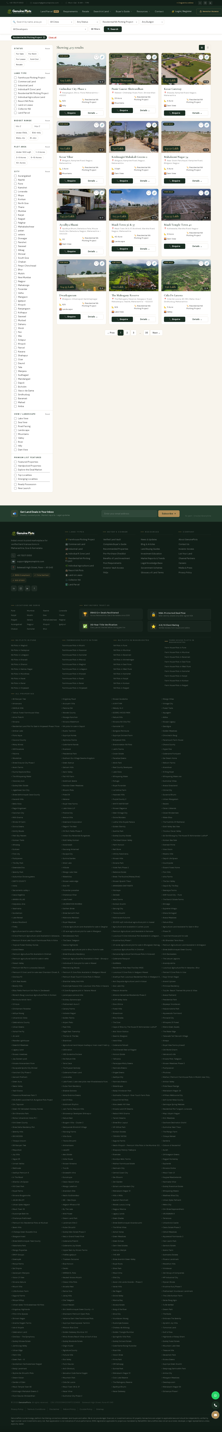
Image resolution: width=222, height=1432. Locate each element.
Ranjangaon (24, 308)
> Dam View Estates (119, 1245)
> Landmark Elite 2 (69, 1223)
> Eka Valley (66, 1359)
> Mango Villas (167, 699)
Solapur (22, 340)
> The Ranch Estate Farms (172, 899)
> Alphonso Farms (69, 740)
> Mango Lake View (69, 872)
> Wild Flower (66, 1214)
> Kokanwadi (66, 845)
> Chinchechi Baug (169, 735)
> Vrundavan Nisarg (119, 1318)
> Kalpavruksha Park (170, 1009)
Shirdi (21, 328)
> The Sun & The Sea (69, 1036)
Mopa (21, 195)
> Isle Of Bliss (66, 1100)
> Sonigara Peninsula (120, 731)
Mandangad (24, 379)
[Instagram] (205, 3)
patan (21, 230)
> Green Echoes (117, 1241)
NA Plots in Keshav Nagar (22, 669)
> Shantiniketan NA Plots (121, 744)
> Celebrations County (20, 1022)
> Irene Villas (116, 1040)
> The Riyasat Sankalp (70, 1068)
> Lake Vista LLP (68, 808)
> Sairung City (117, 908)
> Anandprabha (168, 963)
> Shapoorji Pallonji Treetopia (123, 1150)
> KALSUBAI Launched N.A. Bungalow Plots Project (32, 1100)
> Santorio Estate (168, 1245)
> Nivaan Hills (117, 858)
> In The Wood (17, 1177)
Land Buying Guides (157, 549)
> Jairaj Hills (66, 1296)
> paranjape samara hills (72, 995)
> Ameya (165, 1040)
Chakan (22, 261)
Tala (20, 367)
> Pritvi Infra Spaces (19, 1314)
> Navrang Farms (68, 1132)
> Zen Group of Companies (172, 1273)
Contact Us (195, 544)
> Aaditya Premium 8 (20, 1173)
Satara (30, 620)
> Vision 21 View (17, 1277)
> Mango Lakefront (69, 1186)
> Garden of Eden (18, 1382)
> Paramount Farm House (172, 740)
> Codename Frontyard (171, 754)
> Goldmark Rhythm (69, 1104)
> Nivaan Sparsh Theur (121, 881)
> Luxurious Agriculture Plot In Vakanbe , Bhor (180, 968)
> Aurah (164, 1150)
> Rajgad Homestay (169, 1159)
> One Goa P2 (16, 977)
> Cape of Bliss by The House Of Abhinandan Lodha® (134, 1027)
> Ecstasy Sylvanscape (71, 999)
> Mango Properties (19, 1250)
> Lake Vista (116, 772)
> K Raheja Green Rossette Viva (24, 1232)
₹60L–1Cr (20, 138)
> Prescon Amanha (119, 990)
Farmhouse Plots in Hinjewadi (74, 688)
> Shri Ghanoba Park (20, 1113)
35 (146, 332)
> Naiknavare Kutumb (120, 917)
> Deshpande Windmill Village (74, 1127)
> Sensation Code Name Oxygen (74, 1373)
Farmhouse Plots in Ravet (73, 678)
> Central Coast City (119, 1173)
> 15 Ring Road (167, 772)
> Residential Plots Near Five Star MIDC (127, 968)
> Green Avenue (67, 763)
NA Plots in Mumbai (122, 650)
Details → (93, 113)
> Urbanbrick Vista (19, 1018)
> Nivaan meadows (19, 1054)
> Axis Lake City (117, 986)
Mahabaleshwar (26, 226)
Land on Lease (25, 105)
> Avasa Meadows (168, 917)
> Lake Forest (66, 899)
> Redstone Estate (118, 872)
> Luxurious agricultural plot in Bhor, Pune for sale (82, 949)
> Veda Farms (117, 899)
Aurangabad (24, 176)
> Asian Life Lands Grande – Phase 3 (126, 1282)
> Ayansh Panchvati (119, 1200)
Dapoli (21, 382)
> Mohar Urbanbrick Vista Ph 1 (24, 1118)
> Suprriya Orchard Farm (122, 735)
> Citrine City (166, 790)
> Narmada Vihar (168, 1182)
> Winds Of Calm (18, 822)
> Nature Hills (117, 717)
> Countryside (167, 863)
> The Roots (166, 1314)
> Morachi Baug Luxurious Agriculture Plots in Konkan (33, 995)
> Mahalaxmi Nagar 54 (171, 1387)
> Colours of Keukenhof (171, 1145)
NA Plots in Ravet (18, 678)
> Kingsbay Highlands (20, 1309)
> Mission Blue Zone (69, 1327)
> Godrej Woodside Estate (71, 1341)
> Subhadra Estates (169, 1255)
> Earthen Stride (67, 908)
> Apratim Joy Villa (169, 1323)
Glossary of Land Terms (157, 572)
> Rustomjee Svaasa (119, 1323)
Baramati (22, 398)
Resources (142, 11)
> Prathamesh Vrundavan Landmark (177, 1291)
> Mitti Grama (17, 817)
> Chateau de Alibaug (120, 1327)
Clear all (52, 37)
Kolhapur (22, 312)
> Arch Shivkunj (67, 1368)
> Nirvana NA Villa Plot (120, 722)
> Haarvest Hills (118, 795)
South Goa (23, 258)
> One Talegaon (67, 1300)
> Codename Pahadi (119, 1045)
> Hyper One (166, 749)
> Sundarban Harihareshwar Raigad (26, 1364)
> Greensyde (16, 1259)
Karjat (21, 215)
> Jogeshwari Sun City (20, 790)
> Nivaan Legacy (168, 722)
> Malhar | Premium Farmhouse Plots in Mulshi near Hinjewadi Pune (186, 1077)
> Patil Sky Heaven (18, 836)
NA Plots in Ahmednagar (123, 659)
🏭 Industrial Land (81, 549)
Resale (85, 11)
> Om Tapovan (17, 1104)
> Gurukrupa (66, 1177)
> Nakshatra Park (18, 1245)
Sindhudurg (24, 394)
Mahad (21, 402)
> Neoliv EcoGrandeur (70, 1195)
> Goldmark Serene (69, 781)
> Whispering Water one (171, 776)
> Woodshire (16, 758)
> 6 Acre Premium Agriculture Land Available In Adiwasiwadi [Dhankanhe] (35, 936)
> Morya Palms (17, 1264)
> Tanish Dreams (118, 1118)
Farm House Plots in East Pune (177, 662)
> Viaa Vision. (167, 849)
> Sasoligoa (166, 726)
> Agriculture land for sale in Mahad (26, 931)
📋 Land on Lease (81, 575)
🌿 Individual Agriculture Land (81, 565)
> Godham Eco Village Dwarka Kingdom (78, 758)
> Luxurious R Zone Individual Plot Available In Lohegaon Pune (136, 936)
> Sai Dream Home (169, 758)
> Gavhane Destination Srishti (173, 1122)
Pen (20, 332)
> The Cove (115, 1022)
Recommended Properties (119, 549)
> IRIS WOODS (17, 1136)
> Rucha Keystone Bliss (21, 772)
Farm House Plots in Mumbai (177, 652)
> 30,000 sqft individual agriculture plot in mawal (132, 922)
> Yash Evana (17, 1091)
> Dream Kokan (17, 1378)
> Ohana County (168, 744)
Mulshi (21, 273)
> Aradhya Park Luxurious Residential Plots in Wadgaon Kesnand (136, 977)
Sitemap (100, 1409)
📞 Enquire (70, 113)
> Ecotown (15, 849)
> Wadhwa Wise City (170, 1195)
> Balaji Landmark (19, 1368)
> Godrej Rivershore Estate (172, 1186)
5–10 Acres (36, 157)
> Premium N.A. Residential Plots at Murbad (29, 1223)
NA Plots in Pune (120, 645)
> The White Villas (118, 1227)
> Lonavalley (66, 1077)
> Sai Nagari (116, 1291)
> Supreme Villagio (169, 908)
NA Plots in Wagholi (19, 645)
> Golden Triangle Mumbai (122, 1332)
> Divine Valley (117, 1296)
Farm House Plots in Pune (175, 647)
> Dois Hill (65, 886)
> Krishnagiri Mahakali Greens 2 (24, 1391)
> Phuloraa (165, 1072)
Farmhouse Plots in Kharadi (74, 674)
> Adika (164, 717)
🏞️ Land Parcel (81, 584)
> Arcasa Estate (117, 1305)
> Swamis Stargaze (119, 1036)
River (20, 442)
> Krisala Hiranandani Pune (22, 1063)
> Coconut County (18, 740)
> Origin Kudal (67, 1346)
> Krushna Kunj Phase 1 (121, 940)
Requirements (70, 11)
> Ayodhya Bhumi (118, 1387)
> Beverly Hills (17, 986)
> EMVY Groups (17, 1255)
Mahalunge (23, 285)
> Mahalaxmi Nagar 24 (171, 1091)
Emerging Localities (28, 479)
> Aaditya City (117, 1077)
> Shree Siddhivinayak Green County (176, 949)
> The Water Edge (168, 1031)
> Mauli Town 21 (168, 1173)
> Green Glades (117, 1218)
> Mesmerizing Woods (70, 968)
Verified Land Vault (119, 539)
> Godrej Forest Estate (170, 1341)
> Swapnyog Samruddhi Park (173, 1368)
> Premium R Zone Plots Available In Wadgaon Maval (83, 972)
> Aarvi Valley (66, 772)
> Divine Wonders (118, 817)
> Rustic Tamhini (68, 731)
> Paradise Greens (118, 758)
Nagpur (22, 281)
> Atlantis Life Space (19, 1182)
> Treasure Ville (167, 1350)
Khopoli (22, 304)
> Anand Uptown (168, 981)
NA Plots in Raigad (121, 688)
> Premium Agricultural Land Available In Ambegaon (183, 945)
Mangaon (23, 297)
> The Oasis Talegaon (70, 940)
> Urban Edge (16, 1350)
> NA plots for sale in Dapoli (73, 726)
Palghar (22, 222)
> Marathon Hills (168, 1264)
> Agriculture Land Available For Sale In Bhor (180, 927)
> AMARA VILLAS (18, 899)
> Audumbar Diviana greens (23, 876)
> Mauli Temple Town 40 (21, 1387)
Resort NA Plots (25, 101)
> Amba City (166, 1373)
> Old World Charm (169, 1050)
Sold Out (34, 59)
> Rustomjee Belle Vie (19, 1214)
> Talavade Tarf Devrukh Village (174, 1036)
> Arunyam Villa (68, 703)
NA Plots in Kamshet (122, 674)
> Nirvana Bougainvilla (20, 1195)
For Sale (20, 54)
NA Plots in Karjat (120, 678)
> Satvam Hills (67, 767)
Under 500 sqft (23, 152)
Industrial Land (25, 85)
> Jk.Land (15, 1036)
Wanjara (22, 371)
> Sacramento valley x (20, 890)
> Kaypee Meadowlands (171, 1177)
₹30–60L (36, 132)
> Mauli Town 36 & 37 (70, 1387)
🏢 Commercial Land (81, 544)
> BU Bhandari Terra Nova (172, 940)
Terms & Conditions (36, 1409)
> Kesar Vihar (66, 1391)
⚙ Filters (95, 29)
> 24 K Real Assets (18, 981)
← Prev (111, 332)
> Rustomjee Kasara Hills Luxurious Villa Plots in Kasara (85, 986)
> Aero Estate (66, 1154)
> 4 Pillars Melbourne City (172, 1095)
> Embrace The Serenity (171, 1318)
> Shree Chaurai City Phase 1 (23, 763)
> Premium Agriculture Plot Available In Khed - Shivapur (84, 958)
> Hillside (65, 867)
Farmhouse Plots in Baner (73, 683)
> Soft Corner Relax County (172, 1100)
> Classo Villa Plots (69, 1282)
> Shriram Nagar (18, 1318)
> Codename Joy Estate (71, 1245)
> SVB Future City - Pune (171, 895)
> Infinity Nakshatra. (120, 854)
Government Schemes (157, 568)
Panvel (21, 347)
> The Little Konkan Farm (172, 1296)
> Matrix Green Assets (170, 1027)
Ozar (20, 359)
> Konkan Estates (118, 1132)
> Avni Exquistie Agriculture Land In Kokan (129, 981)
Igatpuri (22, 300)
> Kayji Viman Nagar (170, 977)
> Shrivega (165, 904)
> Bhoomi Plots (67, 790)
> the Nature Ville (68, 1059)
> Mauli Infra (116, 1273)
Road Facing (24, 426)
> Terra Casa (66, 1063)
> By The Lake (67, 1209)
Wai (20, 336)
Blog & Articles (157, 544)
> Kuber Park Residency (71, 1086)
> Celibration (66, 1050)
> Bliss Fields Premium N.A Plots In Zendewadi (30, 990)
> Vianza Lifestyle (118, 1250)
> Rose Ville (116, 1350)
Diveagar (22, 238)
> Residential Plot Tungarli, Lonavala (176, 1109)
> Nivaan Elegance (119, 808)
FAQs (119, 572)
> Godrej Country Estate (121, 836)
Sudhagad (23, 375)
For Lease (21, 59)
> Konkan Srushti (118, 904)
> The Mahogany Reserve (121, 1382)
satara (21, 234)
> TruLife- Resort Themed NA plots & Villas (179, 990)
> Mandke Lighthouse (20, 1040)
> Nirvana (15, 722)
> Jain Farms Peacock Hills (72, 1109)
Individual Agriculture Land (31, 97)
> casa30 (65, 1150)
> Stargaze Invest (18, 1236)
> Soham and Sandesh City (122, 1186)
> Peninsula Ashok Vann (21, 999)
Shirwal (21, 254)
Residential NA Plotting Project (33, 93)
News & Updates (157, 539)
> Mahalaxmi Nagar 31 (121, 1191)
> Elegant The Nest (69, 826)
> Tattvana (116, 1059)
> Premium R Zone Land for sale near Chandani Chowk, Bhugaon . (35, 972)
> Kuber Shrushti (68, 1227)
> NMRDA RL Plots (68, 1273)
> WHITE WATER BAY (120, 804)
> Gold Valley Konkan (70, 840)
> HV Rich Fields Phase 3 (71, 831)
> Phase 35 (166, 931)
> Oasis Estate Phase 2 (171, 1227)
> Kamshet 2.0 (117, 726)
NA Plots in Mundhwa (20, 674)
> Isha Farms (167, 876)
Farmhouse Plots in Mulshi (73, 645)
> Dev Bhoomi (117, 1177)
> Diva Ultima (117, 1004)
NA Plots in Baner (18, 683)
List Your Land (195, 553)
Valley (21, 438)
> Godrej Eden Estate (19, 785)
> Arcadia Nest (67, 1286)
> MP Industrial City (169, 1277)
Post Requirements (119, 563)
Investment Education (157, 553)
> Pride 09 (65, 795)
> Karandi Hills (17, 799)
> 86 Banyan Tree (18, 1145)
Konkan (22, 199)
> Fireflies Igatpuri (68, 1255)
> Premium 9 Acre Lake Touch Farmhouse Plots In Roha (34, 940)
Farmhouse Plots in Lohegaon (74, 669)
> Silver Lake (66, 863)
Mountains (23, 434)
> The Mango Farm (169, 1132)
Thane (21, 207)
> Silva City (116, 1314)
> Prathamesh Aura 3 (70, 1004)
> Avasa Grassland (169, 785)
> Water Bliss (166, 817)
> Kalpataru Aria (18, 904)
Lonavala (22, 191)
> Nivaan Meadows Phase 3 (173, 1063)
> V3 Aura (15, 1004)
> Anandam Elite (68, 1191)
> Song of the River (119, 1309)
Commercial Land (27, 81)
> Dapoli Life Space (169, 858)
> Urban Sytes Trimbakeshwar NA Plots (27, 1305)
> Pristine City (67, 813)
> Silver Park (116, 1268)
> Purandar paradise (70, 890)
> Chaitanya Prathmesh (21, 1218)
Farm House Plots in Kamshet (177, 671)
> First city (15, 854)
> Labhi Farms (117, 749)
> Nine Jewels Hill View (120, 1104)
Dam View (23, 449)
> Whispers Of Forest (170, 1022)
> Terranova (166, 1218)
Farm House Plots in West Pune (178, 666)
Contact (159, 11)
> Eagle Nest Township (70, 1031)
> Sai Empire (16, 1268)
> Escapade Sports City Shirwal (24, 1068)
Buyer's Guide (123, 11)
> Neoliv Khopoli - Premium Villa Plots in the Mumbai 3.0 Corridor (136, 1145)
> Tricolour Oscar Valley (171, 831)
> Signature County (69, 1350)
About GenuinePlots (195, 539)
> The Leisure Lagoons (170, 958)
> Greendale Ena (18, 867)
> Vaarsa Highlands (69, 945)
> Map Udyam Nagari (170, 1113)
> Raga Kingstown (18, 808)
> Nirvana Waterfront (70, 722)
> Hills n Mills (117, 1195)
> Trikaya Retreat (168, 1136)
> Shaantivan (117, 1013)
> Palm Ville (16, 1355)
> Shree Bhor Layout (119, 1122)
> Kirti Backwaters (168, 954)
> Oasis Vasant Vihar (70, 1182)
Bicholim (22, 386)
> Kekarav (65, 799)
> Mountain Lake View (170, 1346)
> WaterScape (117, 1086)
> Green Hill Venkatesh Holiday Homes (27, 1109)
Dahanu (22, 324)
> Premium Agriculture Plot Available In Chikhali (31, 954)
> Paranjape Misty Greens (122, 1063)
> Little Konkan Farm (20, 1291)
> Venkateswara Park (70, 936)
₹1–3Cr (33, 138)
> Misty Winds (17, 744)
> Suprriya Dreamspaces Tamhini (75, 1323)
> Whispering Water (119, 776)
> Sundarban (16, 913)
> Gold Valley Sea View (170, 826)
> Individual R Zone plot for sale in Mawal (78, 963)
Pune (20, 183)
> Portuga (115, 781)
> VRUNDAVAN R (168, 1214)
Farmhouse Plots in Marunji (74, 659)
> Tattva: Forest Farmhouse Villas (25, 713)
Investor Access (211, 11)
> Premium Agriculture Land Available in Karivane (132, 931)
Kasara (21, 351)
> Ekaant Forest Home (170, 867)
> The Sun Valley (168, 881)
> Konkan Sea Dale (169, 840)
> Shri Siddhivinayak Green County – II (77, 1309)
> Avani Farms (17, 767)
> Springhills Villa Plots (121, 1337)
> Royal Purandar (118, 785)
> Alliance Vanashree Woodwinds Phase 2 (128, 995)
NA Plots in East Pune (122, 664)
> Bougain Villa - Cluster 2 (72, 1122)
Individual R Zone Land (29, 89)
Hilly (20, 445)
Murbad (22, 320)
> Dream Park (167, 1309)
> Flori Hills (166, 872)
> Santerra (165, 1141)
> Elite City (115, 1277)
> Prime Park (116, 1359)
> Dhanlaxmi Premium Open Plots (75, 1314)
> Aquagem (166, 713)
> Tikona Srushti (118, 913)
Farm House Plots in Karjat (176, 676)
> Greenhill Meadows (19, 1045)
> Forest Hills (116, 1009)
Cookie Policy (86, 1409)
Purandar (22, 289)
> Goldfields (116, 963)
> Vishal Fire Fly (17, 1031)
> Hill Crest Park (17, 1186)
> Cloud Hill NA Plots (119, 1100)
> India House (67, 1159)
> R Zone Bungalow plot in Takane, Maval (78, 990)
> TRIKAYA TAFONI (118, 1136)
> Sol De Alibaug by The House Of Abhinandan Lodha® (184, 836)
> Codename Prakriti (69, 1241)
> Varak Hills (116, 1286)
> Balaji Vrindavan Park (121, 1091)
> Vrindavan (166, 1268)
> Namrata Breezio (119, 1068)
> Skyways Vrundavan (170, 1004)
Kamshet (22, 187)
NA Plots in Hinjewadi (20, 688)
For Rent (32, 54)
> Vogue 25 (15, 1159)
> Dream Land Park (69, 1218)
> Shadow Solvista (69, 1091)
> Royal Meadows (68, 922)
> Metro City (166, 1204)
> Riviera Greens (168, 1359)
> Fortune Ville (67, 1355)
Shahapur (23, 355)
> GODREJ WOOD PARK (120, 713)
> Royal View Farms (69, 804)
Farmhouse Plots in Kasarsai (74, 650)
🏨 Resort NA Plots (81, 570)
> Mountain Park (68, 1378)
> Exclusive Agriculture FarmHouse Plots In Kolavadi (133, 954)
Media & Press (195, 568)
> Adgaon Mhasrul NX (70, 1204)
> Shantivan (66, 1040)
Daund (21, 363)
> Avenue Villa (67, 817)
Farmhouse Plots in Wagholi (74, 664)
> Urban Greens (17, 1027)
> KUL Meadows (168, 1118)
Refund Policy (69, 1409)
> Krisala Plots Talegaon (171, 1059)
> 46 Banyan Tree (18, 699)
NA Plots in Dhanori (19, 664)
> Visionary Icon (18, 781)
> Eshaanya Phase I (169, 1391)
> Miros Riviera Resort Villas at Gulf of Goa (79, 1337)
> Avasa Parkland (168, 995)
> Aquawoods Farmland (171, 1013)
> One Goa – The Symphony (23, 1337)
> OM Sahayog (117, 1364)
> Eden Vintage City (119, 813)
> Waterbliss (66, 876)
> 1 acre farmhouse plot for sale (174, 936)
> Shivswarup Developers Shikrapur (76, 1113)
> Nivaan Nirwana (69, 1163)
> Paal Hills (66, 1027)
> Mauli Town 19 (18, 1209)
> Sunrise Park (117, 1368)
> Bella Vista (16, 804)
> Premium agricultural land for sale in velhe (29, 958)
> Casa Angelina (18, 895)
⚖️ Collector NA (81, 580)
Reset (47, 49)
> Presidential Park (69, 754)
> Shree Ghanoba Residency (73, 954)
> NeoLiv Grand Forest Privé (72, 1236)
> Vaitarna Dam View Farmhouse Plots (77, 1318)
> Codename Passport (120, 958)
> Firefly (14, 927)
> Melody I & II (117, 708)
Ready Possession (27, 484)
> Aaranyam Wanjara (20, 1273)
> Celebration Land (19, 1332)
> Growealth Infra (68, 1173)
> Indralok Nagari (68, 1013)
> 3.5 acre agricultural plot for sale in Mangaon (81, 931)
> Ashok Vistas (117, 1232)
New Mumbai (24, 277)
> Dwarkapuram (168, 1382)
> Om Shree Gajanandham (172, 1209)
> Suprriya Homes (68, 735)
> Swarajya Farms (169, 890)
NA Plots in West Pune (122, 669)
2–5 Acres (21, 157)
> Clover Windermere (169, 813)
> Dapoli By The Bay (169, 886)
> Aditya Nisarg (17, 1013)
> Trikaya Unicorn (18, 1141)
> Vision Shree (117, 1355)
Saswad (22, 246)
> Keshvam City (117, 1168)
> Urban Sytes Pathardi (171, 1200)
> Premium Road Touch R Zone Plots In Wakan (80, 977)
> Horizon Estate (118, 1054)
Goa (44, 615)
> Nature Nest (67, 1118)
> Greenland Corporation (71, 822)
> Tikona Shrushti (68, 1141)
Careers (195, 563)
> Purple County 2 (118, 799)
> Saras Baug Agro (169, 1300)
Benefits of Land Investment (119, 558)
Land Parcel (49, 11)
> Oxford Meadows (169, 1232)
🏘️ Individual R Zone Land (81, 553)
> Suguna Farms (118, 1141)
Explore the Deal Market (30, 469)
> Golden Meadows (169, 731)
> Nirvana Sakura (18, 1282)
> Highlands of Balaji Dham (173, 1337)
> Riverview (115, 1154)
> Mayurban (16, 1150)
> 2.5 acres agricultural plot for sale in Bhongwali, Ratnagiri (136, 945)
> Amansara (16, 703)
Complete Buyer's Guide (119, 544)
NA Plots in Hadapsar (20, 650)
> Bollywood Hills (118, 740)
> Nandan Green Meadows (72, 785)
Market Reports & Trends (157, 558)
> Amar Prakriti (17, 717)
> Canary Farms (68, 1009)
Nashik (21, 179)
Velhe (21, 293)
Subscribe (167, 513)
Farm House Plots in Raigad (176, 685)
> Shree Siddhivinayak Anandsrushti (126, 1223)
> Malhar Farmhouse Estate (123, 1163)
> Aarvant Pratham (19, 1077)
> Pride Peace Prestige (170, 1086)
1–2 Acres (40, 152)
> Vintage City (167, 703)
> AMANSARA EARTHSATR (122, 886)
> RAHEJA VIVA (17, 708)
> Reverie (165, 804)
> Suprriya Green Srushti (171, 1364)
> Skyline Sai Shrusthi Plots (22, 1373)
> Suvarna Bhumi (168, 795)
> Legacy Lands (117, 1214)
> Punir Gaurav (67, 1364)
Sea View (22, 422)
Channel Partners (195, 558)
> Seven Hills (16, 1227)
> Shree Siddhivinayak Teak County (25, 1241)
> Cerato (64, 1268)
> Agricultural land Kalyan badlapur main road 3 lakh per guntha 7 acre (86, 1045)
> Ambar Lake (17, 731)
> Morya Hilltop (17, 1300)
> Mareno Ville (167, 854)
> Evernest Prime (168, 845)
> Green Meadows (118, 1236)
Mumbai (22, 211)
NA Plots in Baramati (122, 655)
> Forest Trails (167, 708)
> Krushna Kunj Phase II (171, 1286)
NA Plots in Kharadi (19, 659)
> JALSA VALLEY (17, 1200)
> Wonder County (68, 713)
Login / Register (182, 11)
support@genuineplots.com (46, 3)
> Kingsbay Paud (68, 699)
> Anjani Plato (67, 1022)
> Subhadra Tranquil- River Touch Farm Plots (130, 1095)
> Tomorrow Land (168, 1327)
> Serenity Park (17, 872)
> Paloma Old (67, 708)
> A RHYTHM (116, 703)
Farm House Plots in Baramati (177, 657)
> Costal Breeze (17, 949)
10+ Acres (21, 163)
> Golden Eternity (118, 826)
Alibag (21, 250)
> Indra (14, 886)
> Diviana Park (117, 863)
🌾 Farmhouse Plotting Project (81, 539)
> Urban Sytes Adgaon (20, 1204)
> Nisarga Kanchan (69, 717)
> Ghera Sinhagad (168, 913)
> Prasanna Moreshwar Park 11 (24, 1095)
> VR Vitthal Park (118, 1127)
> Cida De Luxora (68, 1382)
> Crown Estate (117, 754)
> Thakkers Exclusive (70, 1259)
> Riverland (66, 749)
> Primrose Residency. (170, 986)
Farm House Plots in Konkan (177, 680)
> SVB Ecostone (17, 749)
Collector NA (24, 109)
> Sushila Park (117, 831)
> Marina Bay (117, 1300)
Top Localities (25, 475)
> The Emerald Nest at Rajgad (123, 1050)
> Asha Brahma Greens (71, 1095)
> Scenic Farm (167, 1250)
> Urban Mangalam (169, 799)
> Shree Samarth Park (70, 913)
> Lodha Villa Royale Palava (123, 822)
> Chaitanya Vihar (69, 895)
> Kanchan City (17, 813)
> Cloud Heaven (67, 1305)
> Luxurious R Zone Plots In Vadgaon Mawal (129, 972)
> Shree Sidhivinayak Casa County (25, 795)
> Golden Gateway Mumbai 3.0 (74, 1332)
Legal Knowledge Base (157, 563)
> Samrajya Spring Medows (172, 1104)
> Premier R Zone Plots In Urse (173, 972)
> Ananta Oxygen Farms (21, 1323)
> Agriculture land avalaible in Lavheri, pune (130, 927)
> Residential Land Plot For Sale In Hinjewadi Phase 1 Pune (35, 726)
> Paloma (15, 754)
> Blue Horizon (67, 1264)
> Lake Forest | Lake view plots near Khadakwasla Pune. (84, 1081)
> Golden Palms (67, 1018)
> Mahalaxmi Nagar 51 (121, 1373)
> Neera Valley (17, 1086)
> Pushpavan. (17, 858)
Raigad (21, 218)
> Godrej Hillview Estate (20, 1341)
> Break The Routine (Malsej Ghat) (125, 876)
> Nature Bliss (167, 922)
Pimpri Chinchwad (27, 265)
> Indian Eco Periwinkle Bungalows (75, 836)
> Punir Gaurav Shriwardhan (23, 1396)
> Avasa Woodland (19, 922)
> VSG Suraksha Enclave (71, 1054)
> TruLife (64, 1168)
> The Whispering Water (21, 776)
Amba (21, 406)
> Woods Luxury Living (120, 1204)
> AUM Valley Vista (119, 999)
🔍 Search (112, 29)
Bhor (20, 269)
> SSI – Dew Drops (68, 1200)
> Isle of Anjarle (17, 1327)
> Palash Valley (17, 963)
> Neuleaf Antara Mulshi (71, 1277)
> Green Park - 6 (18, 1359)
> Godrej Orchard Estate (121, 1341)
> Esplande (166, 1163)
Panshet (22, 242)
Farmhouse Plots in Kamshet (74, 655)
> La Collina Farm (118, 790)
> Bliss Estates (117, 1018)
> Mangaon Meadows (170, 1378)
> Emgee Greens (117, 1072)
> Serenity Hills (17, 1132)
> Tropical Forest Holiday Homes (24, 945)
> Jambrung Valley (19, 1346)
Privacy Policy (195, 572)
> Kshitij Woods (17, 831)
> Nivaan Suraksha (119, 699)
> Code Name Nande (69, 744)
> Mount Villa (16, 1286)
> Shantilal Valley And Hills (72, 981)
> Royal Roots (117, 1264)
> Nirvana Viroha (168, 1168)
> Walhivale (16, 1168)
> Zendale (115, 895)
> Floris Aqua (16, 735)
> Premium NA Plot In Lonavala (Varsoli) (28, 968)
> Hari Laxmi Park (168, 1241)
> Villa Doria (66, 1136)
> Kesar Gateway (118, 1391)
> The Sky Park (17, 863)
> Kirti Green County (19, 1122)
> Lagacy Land (17, 1050)
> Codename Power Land (71, 1072)
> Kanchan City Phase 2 (21, 1072)
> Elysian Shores (168, 1282)
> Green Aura (16, 1081)
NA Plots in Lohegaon (20, 655)
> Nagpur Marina (118, 1209)
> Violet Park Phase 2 (120, 867)
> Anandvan (166, 767)
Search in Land (101, 11)
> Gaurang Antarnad (70, 849)
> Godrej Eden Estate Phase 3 (73, 1232)
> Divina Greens (17, 826)
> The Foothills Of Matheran (173, 822)
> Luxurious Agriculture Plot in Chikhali (127, 949)
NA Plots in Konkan (121, 683)
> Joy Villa (15, 1154)
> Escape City (67, 854)
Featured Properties (28, 462)
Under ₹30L (21, 132)
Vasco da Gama (26, 390)
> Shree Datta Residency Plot (23, 1127)
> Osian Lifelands (168, 808)
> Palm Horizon (117, 845)
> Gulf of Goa (166, 1332)
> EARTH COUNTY (18, 881)
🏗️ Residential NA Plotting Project (81, 559)
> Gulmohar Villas (169, 781)
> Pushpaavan (167, 1068)
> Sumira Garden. (68, 858)
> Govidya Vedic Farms (121, 1159)
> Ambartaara (67, 1145)
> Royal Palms (17, 1191)
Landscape (23, 430)
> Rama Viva (66, 1291)
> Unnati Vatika (17, 1163)
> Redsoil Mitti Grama (120, 1113)
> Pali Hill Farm (67, 776)
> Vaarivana (16, 908)
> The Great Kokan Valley (121, 840)
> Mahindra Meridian (70, 917)
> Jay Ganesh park (19, 1059)
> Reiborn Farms (168, 763)
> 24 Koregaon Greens (170, 1154)
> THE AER (115, 1255)
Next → (156, 332)
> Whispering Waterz (170, 1191)
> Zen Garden (117, 1182)
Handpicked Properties (29, 465)
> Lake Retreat (17, 917)
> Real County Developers (121, 767)
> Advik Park (116, 763)
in (200, 3)
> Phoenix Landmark (170, 1259)
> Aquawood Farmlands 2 (172, 1236)
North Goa (23, 203)
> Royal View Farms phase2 (173, 1045)
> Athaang (15, 845)
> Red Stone (116, 849)
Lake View (23, 418)
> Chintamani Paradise (21, 1009)
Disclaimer (54, 1409)
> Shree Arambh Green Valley (123, 1259)
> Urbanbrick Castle (169, 1223)
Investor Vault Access (119, 568)
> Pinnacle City (167, 1018)
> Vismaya (115, 890)
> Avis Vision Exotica (119, 1031)
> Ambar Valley (167, 1081)
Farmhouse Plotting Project (31, 77)
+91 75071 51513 (16, 3)
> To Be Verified (167, 1305)
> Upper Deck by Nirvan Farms (74, 1250)
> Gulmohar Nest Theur (171, 1127)
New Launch (24, 488)
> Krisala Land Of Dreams (122, 1109)
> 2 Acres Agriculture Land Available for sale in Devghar (84, 927)
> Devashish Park (168, 1355)
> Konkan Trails (17, 840)
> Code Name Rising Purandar (124, 1346)
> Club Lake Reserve (119, 1378)
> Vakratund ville (168, 1054)
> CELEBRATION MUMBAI (71, 904)
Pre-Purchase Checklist (119, 553)
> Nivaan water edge (69, 881)
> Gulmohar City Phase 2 (71, 1396)
